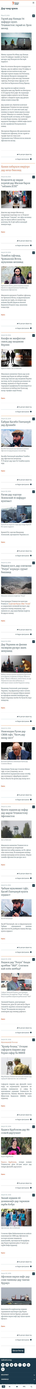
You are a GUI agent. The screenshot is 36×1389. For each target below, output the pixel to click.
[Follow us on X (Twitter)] (20, 1365)
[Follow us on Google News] (3, 1365)
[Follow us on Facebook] (7, 1365)
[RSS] (28, 1365)
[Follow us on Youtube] (11, 1365)
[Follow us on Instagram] (15, 1365)
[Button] (24, 154)
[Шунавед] (9, 1386)
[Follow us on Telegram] (24, 1365)
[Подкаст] (3, 1369)
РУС (24, 1386)
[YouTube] (17, 1386)
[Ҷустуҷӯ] (31, 1386)
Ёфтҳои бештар (18, 1351)
